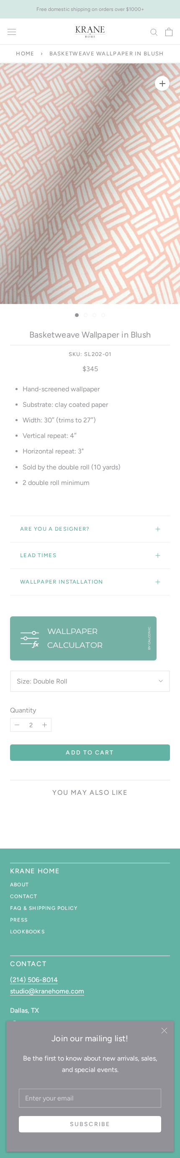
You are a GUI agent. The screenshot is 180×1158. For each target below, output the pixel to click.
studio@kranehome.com (47, 991)
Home (25, 53)
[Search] (154, 31)
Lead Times (38, 555)
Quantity (23, 710)
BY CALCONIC (149, 638)
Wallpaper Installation (61, 582)
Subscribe (90, 1124)
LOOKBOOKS (27, 932)
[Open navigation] (12, 32)
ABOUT (19, 885)
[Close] (164, 1030)
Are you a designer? (55, 529)
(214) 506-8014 (34, 980)
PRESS (19, 920)
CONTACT (23, 896)
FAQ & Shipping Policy (43, 908)
